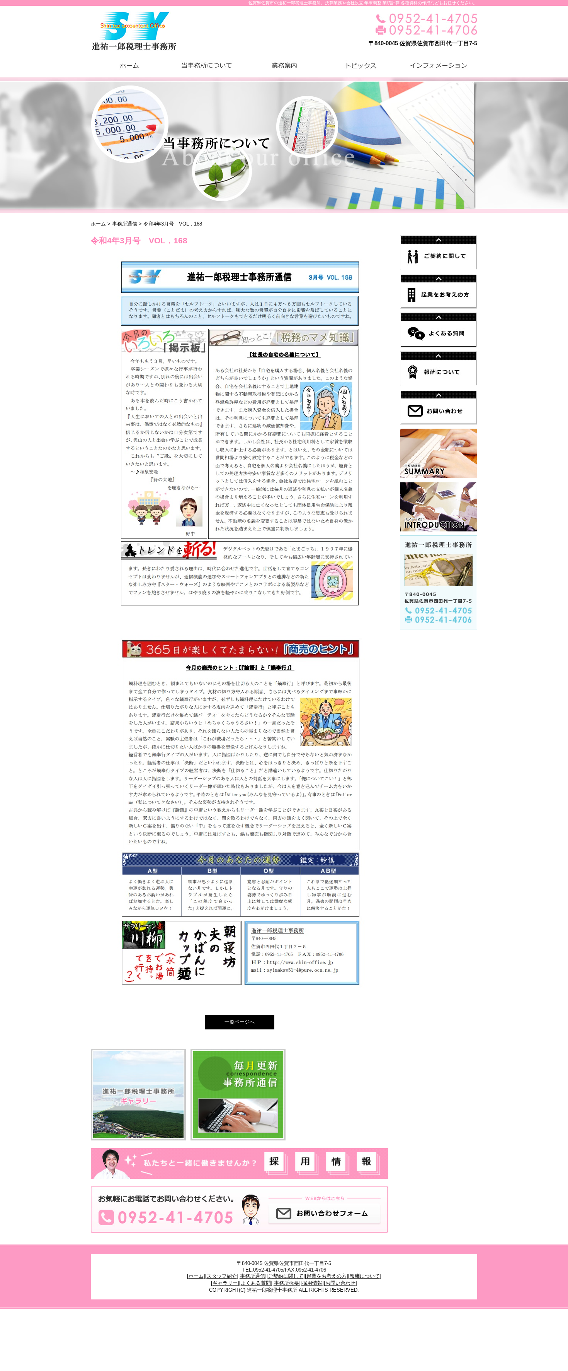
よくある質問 (256, 1283)
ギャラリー (225, 1283)
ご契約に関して (285, 1276)
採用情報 (312, 1283)
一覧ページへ (239, 1022)
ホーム (98, 224)
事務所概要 (286, 1283)
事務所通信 (124, 224)
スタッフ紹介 (222, 1276)
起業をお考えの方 (326, 1276)
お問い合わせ (340, 1283)
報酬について (365, 1276)
